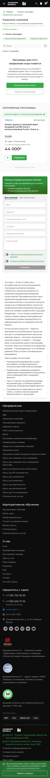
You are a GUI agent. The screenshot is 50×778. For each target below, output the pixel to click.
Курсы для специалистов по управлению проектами (21, 463)
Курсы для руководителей (14, 488)
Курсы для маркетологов (14, 484)
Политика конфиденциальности (17, 748)
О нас (5, 546)
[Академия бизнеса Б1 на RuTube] (22, 629)
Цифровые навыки (11, 426)
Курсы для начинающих (13, 477)
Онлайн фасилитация (12, 517)
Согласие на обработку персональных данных (27, 261)
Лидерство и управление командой (18, 446)
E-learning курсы (10, 529)
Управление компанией (13, 419)
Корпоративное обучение (14, 509)
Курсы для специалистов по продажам (20, 458)
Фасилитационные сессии (14, 533)
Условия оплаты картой (13, 752)
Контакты (7, 574)
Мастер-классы (9, 525)
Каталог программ (25, 12)
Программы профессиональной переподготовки (24, 454)
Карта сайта (8, 760)
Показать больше (10, 29)
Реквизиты (7, 566)
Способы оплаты (10, 582)
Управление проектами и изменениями (20, 411)
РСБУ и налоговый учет (13, 430)
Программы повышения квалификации (20, 438)
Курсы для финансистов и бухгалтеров (20, 469)
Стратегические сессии (13, 496)
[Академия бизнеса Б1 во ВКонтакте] (11, 629)
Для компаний (11, 198)
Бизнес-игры (8, 513)
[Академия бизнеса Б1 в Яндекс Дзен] (28, 629)
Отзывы (6, 578)
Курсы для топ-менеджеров (15, 492)
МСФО (5, 434)
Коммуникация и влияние (14, 442)
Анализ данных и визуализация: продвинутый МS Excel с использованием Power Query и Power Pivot (21, 127)
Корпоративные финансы (14, 423)
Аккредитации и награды (14, 550)
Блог (5, 570)
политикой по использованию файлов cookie (22, 768)
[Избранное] (41, 3)
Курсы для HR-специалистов (15, 473)
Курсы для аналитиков (13, 480)
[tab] (8, 136)
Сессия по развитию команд (15, 521)
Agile (5, 415)
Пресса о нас (8, 558)
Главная (9, 12)
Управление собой (11, 450)
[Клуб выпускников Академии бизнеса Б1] (33, 629)
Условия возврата (11, 756)
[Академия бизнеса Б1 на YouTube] (16, 629)
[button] (45, 389)
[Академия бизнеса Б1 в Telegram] (5, 629)
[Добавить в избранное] (8, 157)
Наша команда (9, 562)
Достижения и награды (13, 554)
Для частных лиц (27, 198)
